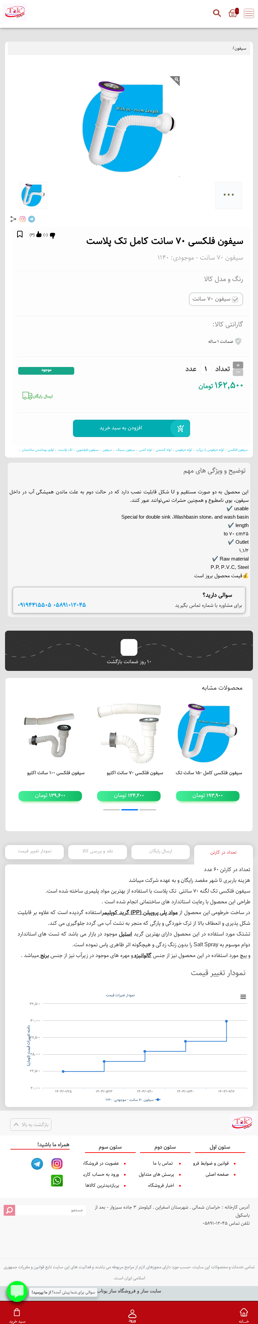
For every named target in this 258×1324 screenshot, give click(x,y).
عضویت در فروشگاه (107, 1163)
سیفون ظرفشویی (87, 450)
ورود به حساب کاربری (107, 1174)
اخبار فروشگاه (162, 1185)
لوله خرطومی (183, 450)
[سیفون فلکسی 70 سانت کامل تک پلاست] (242, 1123)
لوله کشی (145, 450)
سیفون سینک (125, 450)
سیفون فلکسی (238, 450)
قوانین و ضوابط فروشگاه (217, 1163)
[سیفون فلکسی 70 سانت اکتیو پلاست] (129, 732)
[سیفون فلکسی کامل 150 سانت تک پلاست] (208, 732)
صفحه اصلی (217, 1174)
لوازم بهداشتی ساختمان (38, 450)
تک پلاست (65, 450)
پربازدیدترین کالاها (107, 1185)
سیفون (240, 48)
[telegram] (31, 219)
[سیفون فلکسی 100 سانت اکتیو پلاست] (50, 732)
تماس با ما (163, 1163)
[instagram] (22, 219)
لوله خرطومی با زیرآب (210, 450)
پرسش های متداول (162, 1174)
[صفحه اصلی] (14, 12)
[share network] (13, 219)
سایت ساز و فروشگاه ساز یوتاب (129, 1290)
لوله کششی (163, 450)
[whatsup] (57, 1180)
